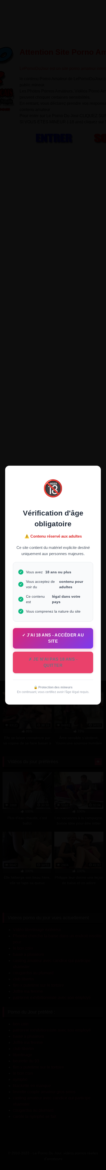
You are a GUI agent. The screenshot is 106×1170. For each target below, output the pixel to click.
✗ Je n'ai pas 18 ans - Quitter (53, 662)
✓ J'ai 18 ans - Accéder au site (53, 638)
